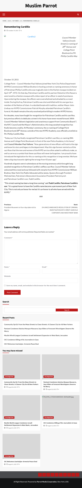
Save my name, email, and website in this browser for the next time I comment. (36, 285)
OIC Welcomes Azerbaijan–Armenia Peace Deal (21, 344)
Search (6, 301)
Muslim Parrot (41, 5)
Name (7, 267)
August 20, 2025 (51, 389)
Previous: (20, 207)
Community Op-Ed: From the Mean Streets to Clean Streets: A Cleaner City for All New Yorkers (38, 324)
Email (44, 267)
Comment (8, 238)
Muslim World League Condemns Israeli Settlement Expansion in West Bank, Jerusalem (36, 335)
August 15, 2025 (12, 428)
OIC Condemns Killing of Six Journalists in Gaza (21, 340)
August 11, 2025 (12, 464)
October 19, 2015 (13, 30)
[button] (5, 14)
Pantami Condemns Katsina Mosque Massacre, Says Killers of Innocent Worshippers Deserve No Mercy (39, 330)
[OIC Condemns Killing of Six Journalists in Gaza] (61, 407)
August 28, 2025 (12, 387)
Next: (60, 208)
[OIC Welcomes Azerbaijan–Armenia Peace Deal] (21, 446)
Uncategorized (9, 377)
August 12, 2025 (51, 426)
